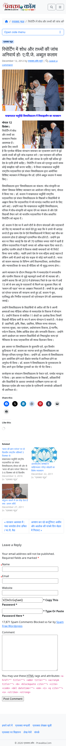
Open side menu (14, 32)
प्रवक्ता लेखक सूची (42, 725)
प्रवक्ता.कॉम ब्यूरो (35, 60)
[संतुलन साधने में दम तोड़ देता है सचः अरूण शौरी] (15, 491)
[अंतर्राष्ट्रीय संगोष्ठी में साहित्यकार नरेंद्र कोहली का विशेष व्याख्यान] (44, 454)
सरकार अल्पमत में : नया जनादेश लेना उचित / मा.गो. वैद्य (15, 526)
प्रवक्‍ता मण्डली (22, 725)
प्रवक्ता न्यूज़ (18, 21)
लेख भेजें (27, 732)
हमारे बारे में (7, 725)
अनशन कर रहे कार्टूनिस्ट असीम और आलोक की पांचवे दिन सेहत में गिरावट (46, 526)
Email (5, 576)
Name (6, 564)
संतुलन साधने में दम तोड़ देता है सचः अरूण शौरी (15, 502)
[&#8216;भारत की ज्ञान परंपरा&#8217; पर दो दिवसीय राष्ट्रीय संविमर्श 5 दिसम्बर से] (16, 464)
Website (7, 588)
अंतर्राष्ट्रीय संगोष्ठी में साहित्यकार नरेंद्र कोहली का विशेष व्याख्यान (43, 467)
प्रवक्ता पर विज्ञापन (11, 732)
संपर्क (36, 732)
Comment (8, 632)
